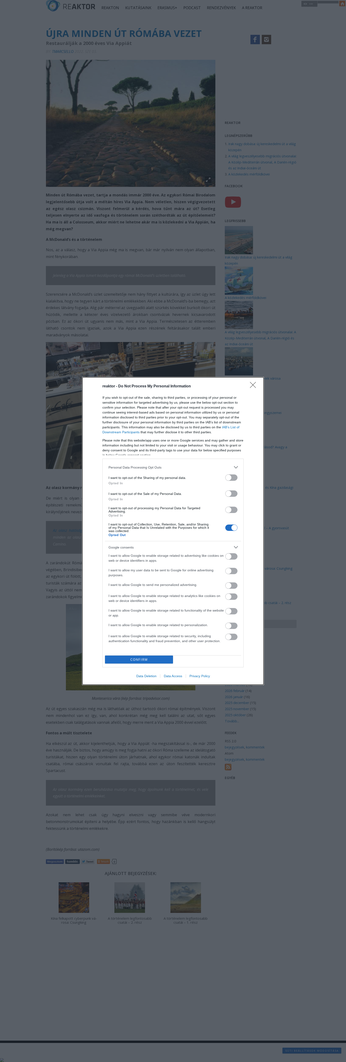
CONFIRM (139, 659)
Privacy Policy (199, 676)
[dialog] (173, 531)
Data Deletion (146, 676)
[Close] (254, 386)
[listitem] (173, 467)
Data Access (173, 676)
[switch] (231, 477)
